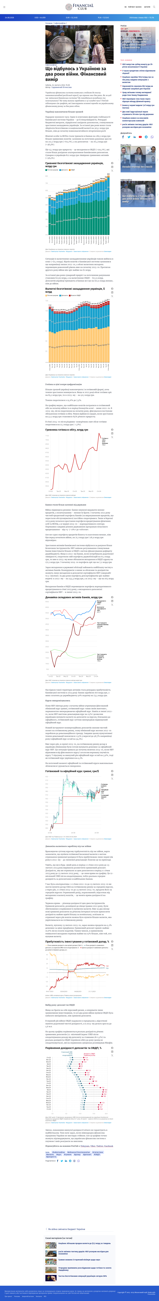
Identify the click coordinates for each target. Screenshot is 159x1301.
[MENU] (4, 7)
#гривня (67, 1154)
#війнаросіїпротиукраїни (79, 1152)
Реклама (17, 1296)
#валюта (50, 1154)
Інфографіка (51, 65)
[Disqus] (79, 1193)
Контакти (39, 1296)
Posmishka (151, 1294)
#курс (58, 1154)
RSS (45, 1296)
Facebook (108, 1146)
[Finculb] (123, 137)
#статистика (98, 1152)
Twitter (99, 1146)
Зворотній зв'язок (28, 1296)
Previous (119, 40)
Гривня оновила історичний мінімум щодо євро (79, 1260)
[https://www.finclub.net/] (79, 7)
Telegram (85, 1146)
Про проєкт (8, 1296)
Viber (92, 1146)
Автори (147, 7)
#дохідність (51, 1157)
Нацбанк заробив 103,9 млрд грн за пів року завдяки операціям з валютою (138, 79)
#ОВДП (97, 1154)
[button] (154, 6)
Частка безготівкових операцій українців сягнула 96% (82, 1276)
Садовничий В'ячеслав (61, 87)
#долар (77, 1154)
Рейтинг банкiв (134, 7)
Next (157, 40)
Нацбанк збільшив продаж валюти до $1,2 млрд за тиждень (84, 1243)
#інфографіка (58, 1152)
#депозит (87, 1154)
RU (126, 7)
